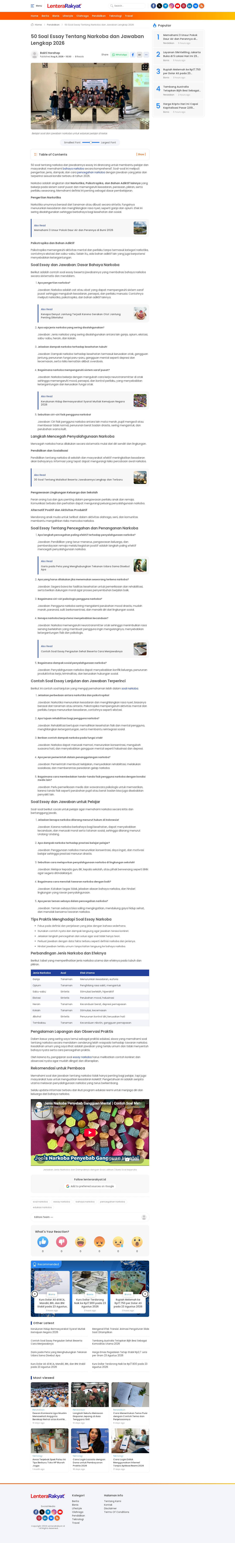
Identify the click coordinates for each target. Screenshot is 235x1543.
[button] (35, 1294)
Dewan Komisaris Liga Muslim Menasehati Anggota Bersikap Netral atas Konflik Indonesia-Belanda (50, 1416)
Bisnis (55, 16)
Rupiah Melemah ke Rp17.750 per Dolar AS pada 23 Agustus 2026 (90, 1303)
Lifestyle (68, 16)
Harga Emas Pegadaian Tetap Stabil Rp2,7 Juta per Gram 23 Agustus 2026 (119, 1354)
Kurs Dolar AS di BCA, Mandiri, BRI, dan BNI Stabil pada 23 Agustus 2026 (58, 1365)
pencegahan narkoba (91, 172)
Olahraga (82, 16)
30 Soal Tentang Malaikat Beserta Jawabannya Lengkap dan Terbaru (78, 479)
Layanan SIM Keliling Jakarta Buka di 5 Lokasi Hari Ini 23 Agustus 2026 (182, 54)
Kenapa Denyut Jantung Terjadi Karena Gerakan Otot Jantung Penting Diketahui (81, 316)
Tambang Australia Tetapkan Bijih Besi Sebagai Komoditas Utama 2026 (119, 1342)
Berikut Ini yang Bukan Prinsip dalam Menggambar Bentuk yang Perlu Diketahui (128, 1303)
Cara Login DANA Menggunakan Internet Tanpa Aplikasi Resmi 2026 (128, 1462)
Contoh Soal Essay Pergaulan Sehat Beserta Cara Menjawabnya (81, 651)
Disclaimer (110, 1508)
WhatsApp (121, 54)
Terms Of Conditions (116, 1512)
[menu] (32, 6)
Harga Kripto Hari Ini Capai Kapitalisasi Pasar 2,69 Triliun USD (180, 106)
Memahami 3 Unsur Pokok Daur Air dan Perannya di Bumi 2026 (73, 230)
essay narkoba (82, 1057)
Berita (45, 16)
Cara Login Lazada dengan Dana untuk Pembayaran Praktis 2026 (89, 1462)
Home (34, 16)
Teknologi (115, 16)
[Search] (112, 6)
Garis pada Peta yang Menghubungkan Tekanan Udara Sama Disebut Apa (85, 568)
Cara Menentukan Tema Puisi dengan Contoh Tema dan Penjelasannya (130, 1416)
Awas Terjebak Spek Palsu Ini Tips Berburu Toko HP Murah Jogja (49, 1462)
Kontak (108, 1504)
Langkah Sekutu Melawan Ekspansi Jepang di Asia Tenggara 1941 (88, 1416)
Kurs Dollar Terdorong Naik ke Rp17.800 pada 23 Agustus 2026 (52, 1303)
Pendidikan (99, 16)
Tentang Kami (112, 1501)
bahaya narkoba (73, 168)
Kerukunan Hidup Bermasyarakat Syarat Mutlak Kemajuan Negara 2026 (83, 403)
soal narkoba (130, 688)
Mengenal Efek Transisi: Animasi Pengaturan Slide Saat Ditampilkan (120, 1331)
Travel (129, 16)
